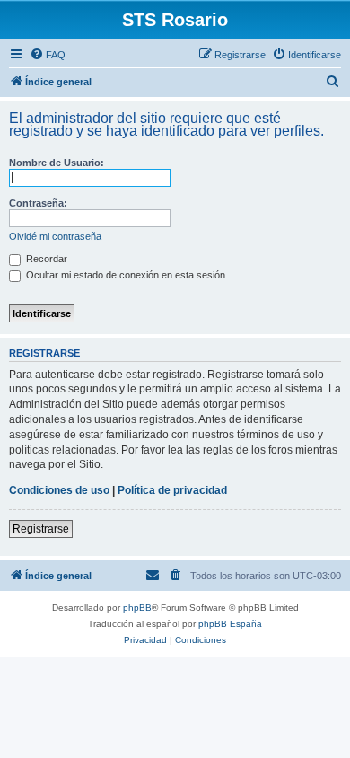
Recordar (45, 258)
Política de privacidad (172, 490)
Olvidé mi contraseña (55, 236)
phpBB (137, 608)
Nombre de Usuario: (56, 162)
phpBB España (230, 624)
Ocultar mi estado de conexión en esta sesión (124, 274)
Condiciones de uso (59, 490)
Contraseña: (38, 203)
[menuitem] (48, 55)
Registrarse (41, 529)
